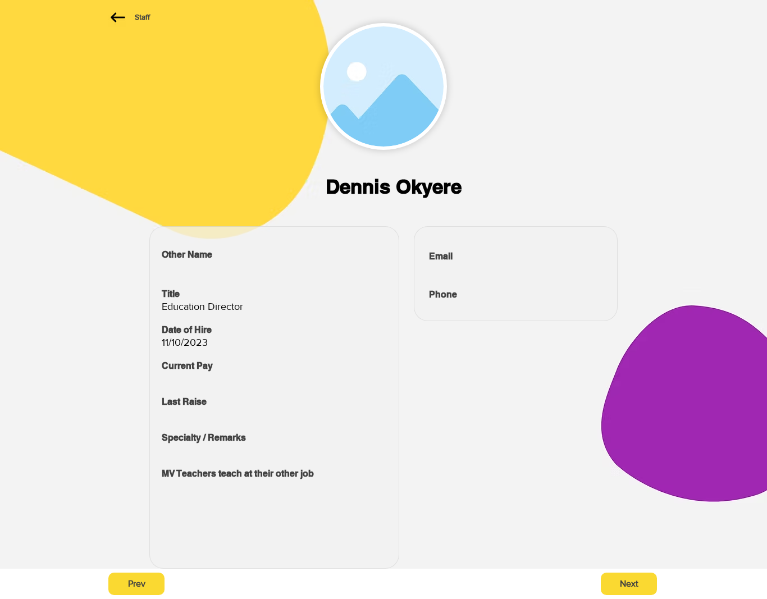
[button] (136, 584)
